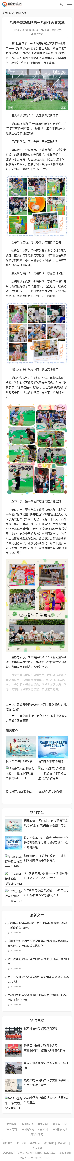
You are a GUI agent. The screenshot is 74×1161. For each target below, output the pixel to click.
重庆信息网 (29, 4)
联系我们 (62, 1143)
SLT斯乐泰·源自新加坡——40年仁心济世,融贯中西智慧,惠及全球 (46, 893)
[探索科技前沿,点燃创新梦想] (13, 1033)
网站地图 (7, 1143)
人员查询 (37, 1148)
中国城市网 (13, 1129)
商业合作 (49, 1143)
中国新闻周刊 (60, 1129)
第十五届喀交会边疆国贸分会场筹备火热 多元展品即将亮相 (38, 979)
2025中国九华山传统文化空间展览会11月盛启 (46, 1100)
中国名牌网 (44, 1124)
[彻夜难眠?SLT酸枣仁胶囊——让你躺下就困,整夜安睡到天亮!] (21, 777)
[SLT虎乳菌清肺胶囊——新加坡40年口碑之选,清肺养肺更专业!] (53, 777)
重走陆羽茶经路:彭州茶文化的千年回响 (46, 1065)
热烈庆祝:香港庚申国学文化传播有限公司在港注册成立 (46, 1083)
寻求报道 (35, 1143)
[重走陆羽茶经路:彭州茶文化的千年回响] (13, 1068)
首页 (4, 12)
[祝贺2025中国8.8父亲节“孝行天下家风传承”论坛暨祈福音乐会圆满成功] (21, 747)
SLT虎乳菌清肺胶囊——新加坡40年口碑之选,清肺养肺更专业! (46, 875)
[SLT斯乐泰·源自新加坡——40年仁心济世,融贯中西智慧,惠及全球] (13, 895)
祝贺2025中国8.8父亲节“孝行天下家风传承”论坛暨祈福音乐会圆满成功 (46, 823)
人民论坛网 (44, 1129)
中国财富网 (28, 1129)
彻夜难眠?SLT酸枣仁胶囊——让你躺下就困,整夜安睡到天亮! (45, 858)
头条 (24, 12)
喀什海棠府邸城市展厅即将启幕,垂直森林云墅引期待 (38, 961)
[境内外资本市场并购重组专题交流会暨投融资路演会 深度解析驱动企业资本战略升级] (53, 747)
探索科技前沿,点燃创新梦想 (41, 1028)
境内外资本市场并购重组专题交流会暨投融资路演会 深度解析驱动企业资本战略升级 (46, 842)
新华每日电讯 (60, 1124)
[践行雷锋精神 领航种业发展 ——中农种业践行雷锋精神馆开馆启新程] (13, 1050)
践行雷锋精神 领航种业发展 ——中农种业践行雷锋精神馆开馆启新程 (45, 1048)
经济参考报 (28, 1124)
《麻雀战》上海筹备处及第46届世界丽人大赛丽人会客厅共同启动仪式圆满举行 (38, 943)
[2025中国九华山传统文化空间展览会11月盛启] (13, 1102)
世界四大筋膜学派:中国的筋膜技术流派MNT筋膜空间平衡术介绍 (37, 997)
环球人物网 (37, 1134)
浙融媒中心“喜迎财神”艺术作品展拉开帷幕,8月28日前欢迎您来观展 (37, 925)
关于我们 (21, 1143)
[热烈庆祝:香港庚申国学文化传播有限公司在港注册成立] (13, 1085)
